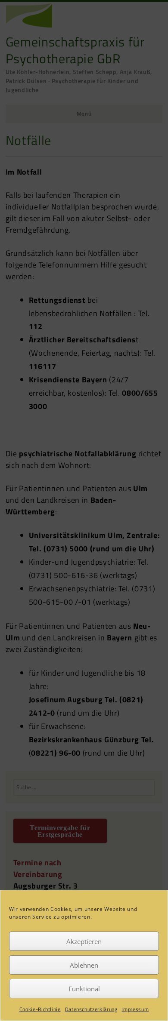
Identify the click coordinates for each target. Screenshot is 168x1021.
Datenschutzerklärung (91, 1009)
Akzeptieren (84, 941)
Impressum (135, 1009)
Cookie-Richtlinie (40, 1009)
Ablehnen (84, 965)
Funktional (84, 988)
